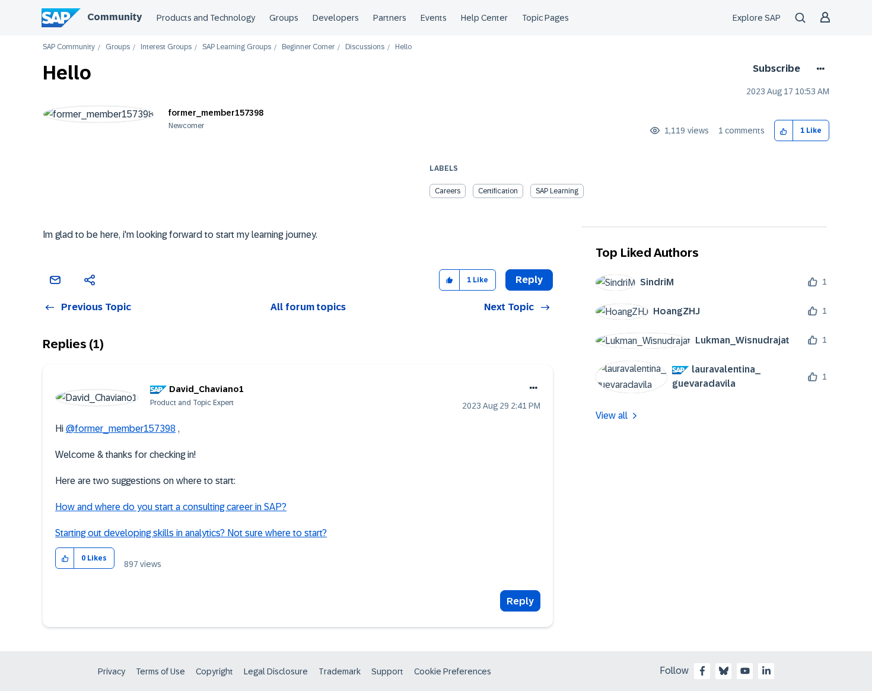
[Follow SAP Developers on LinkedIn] (766, 671)
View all (612, 415)
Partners (389, 18)
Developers (336, 18)
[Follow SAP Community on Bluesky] (723, 671)
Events (434, 18)
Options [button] (818, 69)
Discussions (364, 47)
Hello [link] (403, 47)
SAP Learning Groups (236, 47)
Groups (283, 18)
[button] (784, 130)
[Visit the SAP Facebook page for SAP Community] (702, 671)
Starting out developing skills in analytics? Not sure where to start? (191, 533)
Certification (498, 191)
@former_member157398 (121, 428)
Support (387, 671)
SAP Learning (557, 191)
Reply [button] (529, 280)
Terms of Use (160, 671)
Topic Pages (545, 18)
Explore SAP (757, 18)
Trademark (340, 671)
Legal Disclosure (276, 671)
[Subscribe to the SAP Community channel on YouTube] (745, 671)
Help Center (484, 18)
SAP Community (69, 47)
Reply (520, 601)
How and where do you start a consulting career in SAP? (171, 507)
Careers (447, 191)
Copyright (214, 671)
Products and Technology (206, 18)
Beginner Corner (308, 47)
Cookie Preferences (452, 671)
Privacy (111, 671)
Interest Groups (166, 47)
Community (114, 17)
